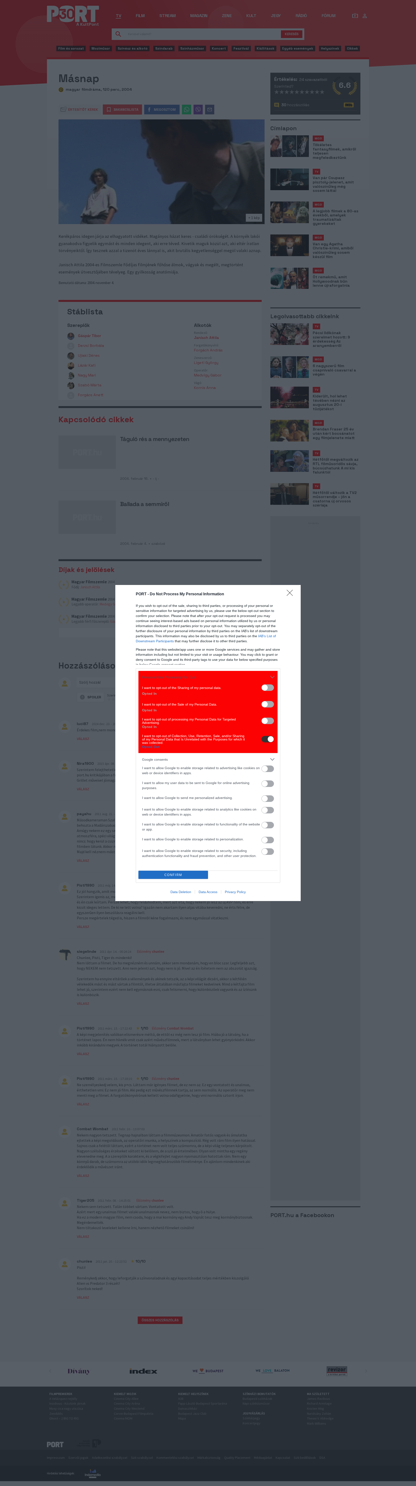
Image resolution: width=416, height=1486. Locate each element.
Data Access (208, 892)
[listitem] (208, 677)
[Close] (291, 594)
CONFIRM (173, 875)
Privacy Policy (235, 892)
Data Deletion (180, 892)
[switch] (267, 687)
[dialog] (208, 743)
